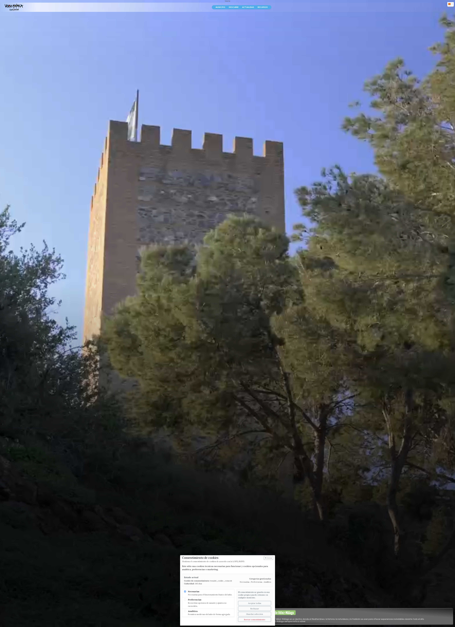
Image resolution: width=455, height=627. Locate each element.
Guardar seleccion (254, 614)
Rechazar (254, 608)
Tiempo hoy (227, 1)
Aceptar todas (254, 603)
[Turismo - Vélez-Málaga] (14, 7)
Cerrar (269, 558)
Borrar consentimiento (254, 619)
